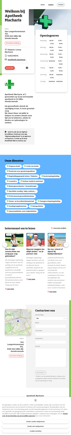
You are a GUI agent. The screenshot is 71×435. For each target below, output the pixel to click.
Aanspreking (39, 315)
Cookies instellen (35, 431)
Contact (61, 5)
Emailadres (39, 338)
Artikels (51, 5)
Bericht (37, 346)
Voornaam (38, 330)
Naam (37, 323)
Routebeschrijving (12, 43)
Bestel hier (9, 68)
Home (43, 5)
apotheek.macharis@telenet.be (22, 60)
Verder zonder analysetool (35, 421)
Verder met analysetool (35, 426)
